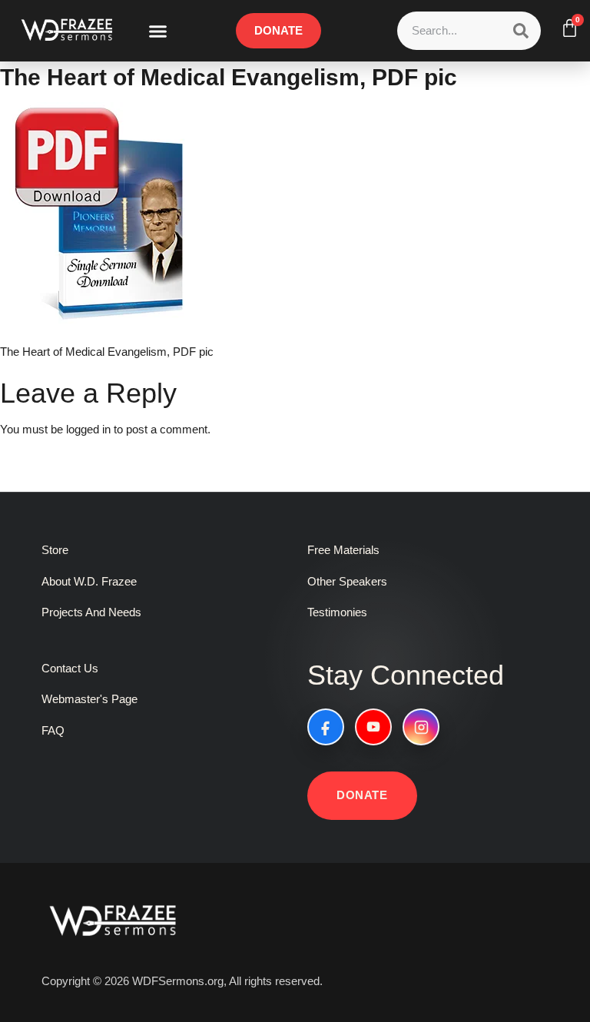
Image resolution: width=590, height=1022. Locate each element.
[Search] (521, 30)
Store (54, 549)
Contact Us (69, 668)
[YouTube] (373, 726)
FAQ (53, 730)
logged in (88, 429)
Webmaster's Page (89, 698)
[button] (158, 30)
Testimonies (337, 612)
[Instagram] (421, 726)
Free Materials (343, 549)
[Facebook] (325, 726)
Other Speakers (347, 581)
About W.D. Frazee (89, 581)
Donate (362, 794)
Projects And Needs (91, 612)
